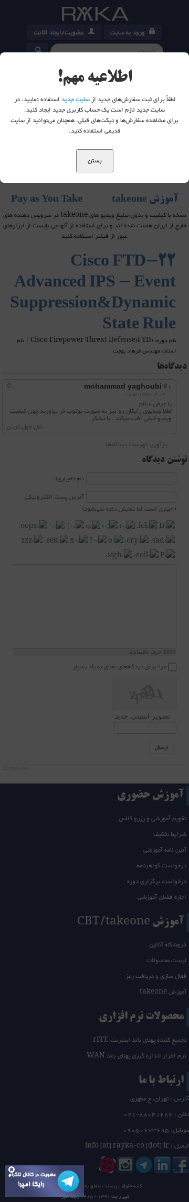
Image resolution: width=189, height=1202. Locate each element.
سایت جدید (75, 99)
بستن (95, 161)
